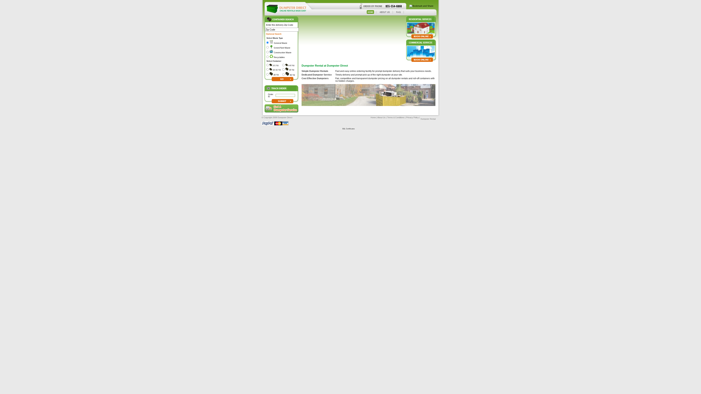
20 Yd (291, 70)
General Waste (280, 43)
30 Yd (276, 75)
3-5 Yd (275, 65)
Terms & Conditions (396, 117)
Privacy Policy (412, 117)
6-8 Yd (291, 65)
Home (373, 117)
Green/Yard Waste (282, 48)
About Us (381, 117)
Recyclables (279, 57)
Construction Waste (282, 52)
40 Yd (292, 75)
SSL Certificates (348, 129)
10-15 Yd (277, 70)
